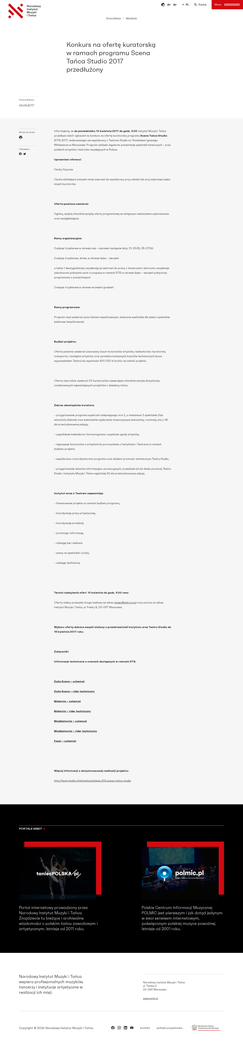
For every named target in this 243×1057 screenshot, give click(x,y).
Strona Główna (113, 18)
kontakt (145, 1028)
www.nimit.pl (150, 998)
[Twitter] (24, 154)
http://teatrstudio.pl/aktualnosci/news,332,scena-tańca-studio (92, 781)
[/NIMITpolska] (113, 1028)
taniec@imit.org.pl (125, 602)
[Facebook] (20, 154)
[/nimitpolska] (119, 1028)
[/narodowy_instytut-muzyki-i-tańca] (125, 1028)
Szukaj (202, 4)
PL (187, 4)
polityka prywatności (169, 1028)
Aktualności (131, 18)
